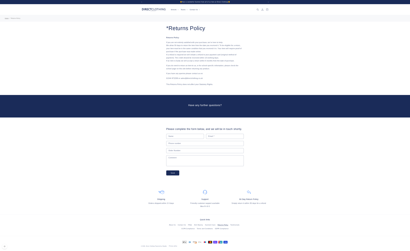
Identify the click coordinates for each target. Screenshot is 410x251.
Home (7, 18)
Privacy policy (173, 246)
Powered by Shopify (161, 246)
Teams (183, 9)
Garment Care (210, 225)
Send (173, 173)
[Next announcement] (268, 2)
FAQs (190, 225)
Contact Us (194, 9)
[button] (174, 9)
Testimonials (234, 225)
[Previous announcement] (141, 2)
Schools (174, 9)
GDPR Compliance (222, 228)
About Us (172, 225)
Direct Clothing (150, 246)
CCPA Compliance (188, 228)
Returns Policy (223, 225)
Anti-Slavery (198, 225)
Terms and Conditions (205, 228)
